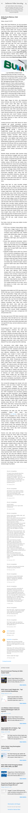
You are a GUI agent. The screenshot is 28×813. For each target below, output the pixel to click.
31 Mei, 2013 (10, 603)
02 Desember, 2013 (11, 626)
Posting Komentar (7, 661)
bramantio (9, 639)
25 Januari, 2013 (11, 484)
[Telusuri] (26, 4)
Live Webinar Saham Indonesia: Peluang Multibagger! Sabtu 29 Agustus (10, 709)
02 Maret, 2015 (10, 635)
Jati (8, 631)
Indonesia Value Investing (14, 3)
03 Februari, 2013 (11, 560)
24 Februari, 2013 (11, 582)
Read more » (23, 685)
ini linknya (13, 414)
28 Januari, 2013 (11, 509)
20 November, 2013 (11, 615)
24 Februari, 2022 (11, 658)
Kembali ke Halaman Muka (14, 809)
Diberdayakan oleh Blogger (14, 804)
